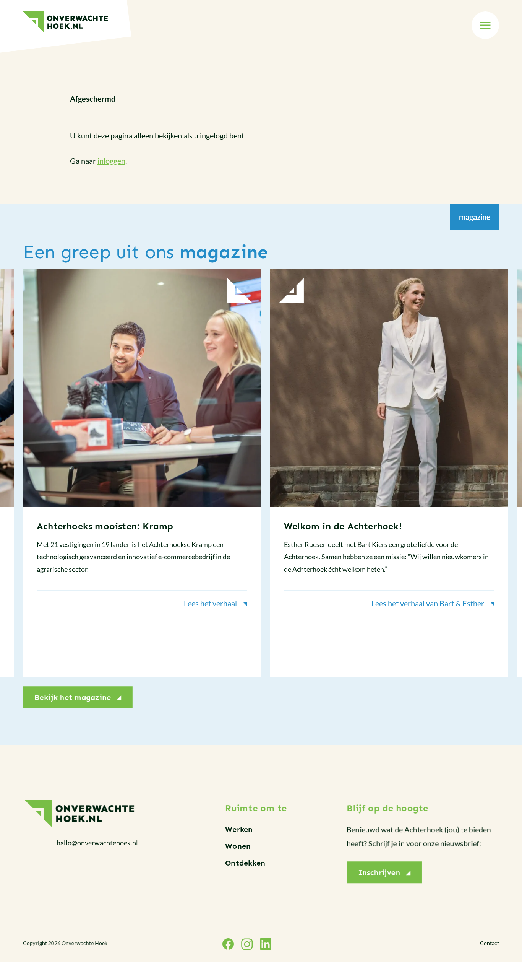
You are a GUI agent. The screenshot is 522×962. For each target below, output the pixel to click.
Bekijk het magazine (72, 697)
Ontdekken (245, 863)
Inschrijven (379, 872)
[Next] (505, 478)
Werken (239, 829)
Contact (489, 943)
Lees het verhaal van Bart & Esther (427, 603)
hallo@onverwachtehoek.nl (97, 842)
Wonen (238, 846)
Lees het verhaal (210, 603)
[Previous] (17, 478)
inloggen (111, 160)
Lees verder (142, 473)
